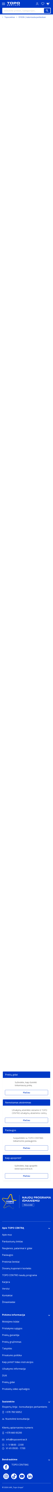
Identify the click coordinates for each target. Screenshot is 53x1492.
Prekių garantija (10, 1335)
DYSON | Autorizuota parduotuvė (32, 17)
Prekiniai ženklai (11, 1261)
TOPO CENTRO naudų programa (19, 1275)
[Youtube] (22, 1476)
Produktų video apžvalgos (16, 1389)
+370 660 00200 (13, 1432)
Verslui (5, 1288)
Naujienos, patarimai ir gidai (17, 1248)
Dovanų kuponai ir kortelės (16, 1268)
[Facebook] (6, 1467)
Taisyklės (7, 1348)
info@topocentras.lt (16, 1439)
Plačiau (26, 1092)
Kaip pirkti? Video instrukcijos (17, 1362)
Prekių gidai (8, 1382)
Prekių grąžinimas (11, 1341)
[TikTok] (14, 1476)
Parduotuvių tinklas (12, 1241)
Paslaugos (7, 1254)
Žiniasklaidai (8, 1302)
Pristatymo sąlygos (12, 1328)
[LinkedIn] (30, 1476)
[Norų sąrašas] (42, 4)
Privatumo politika (12, 1355)
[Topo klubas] (26, 1202)
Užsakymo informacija (14, 1368)
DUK (4, 1375)
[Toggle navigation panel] (3, 4)
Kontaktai (7, 1295)
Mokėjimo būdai (10, 1321)
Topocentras (10, 17)
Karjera (6, 1282)
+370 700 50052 (13, 1412)
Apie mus (7, 1234)
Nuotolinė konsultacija (17, 1418)
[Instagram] (6, 1476)
